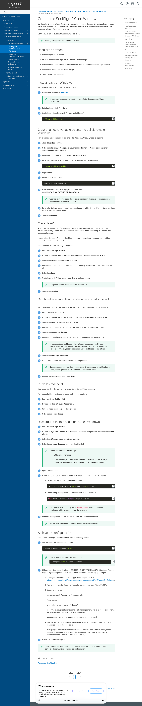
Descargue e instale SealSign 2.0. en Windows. (131, 58)
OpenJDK (64, 92)
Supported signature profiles (15, 68)
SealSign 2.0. (10, 40)
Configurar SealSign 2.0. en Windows (14, 49)
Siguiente (110, 689)
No (80, 677)
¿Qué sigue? (129, 69)
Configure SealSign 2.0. (16, 43)
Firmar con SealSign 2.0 (47, 663)
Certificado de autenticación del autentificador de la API (131, 46)
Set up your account (11, 27)
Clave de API (129, 39)
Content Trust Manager (11, 16)
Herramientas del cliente (12, 37)
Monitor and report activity (13, 33)
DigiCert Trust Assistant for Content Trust (15, 77)
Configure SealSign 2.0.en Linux (16, 55)
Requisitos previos (131, 23)
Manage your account (12, 30)
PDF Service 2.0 (11, 73)
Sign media (6, 82)
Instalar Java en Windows (130, 27)
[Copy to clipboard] (113, 118)
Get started (8, 24)
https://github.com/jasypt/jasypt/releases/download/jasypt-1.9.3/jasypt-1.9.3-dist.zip (80, 580)
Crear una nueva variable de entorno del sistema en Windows (132, 34)
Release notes (7, 89)
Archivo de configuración (129, 64)
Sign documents (8, 20)
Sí (69, 677)
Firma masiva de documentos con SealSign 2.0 (13, 62)
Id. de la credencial (131, 52)
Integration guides (9, 85)
